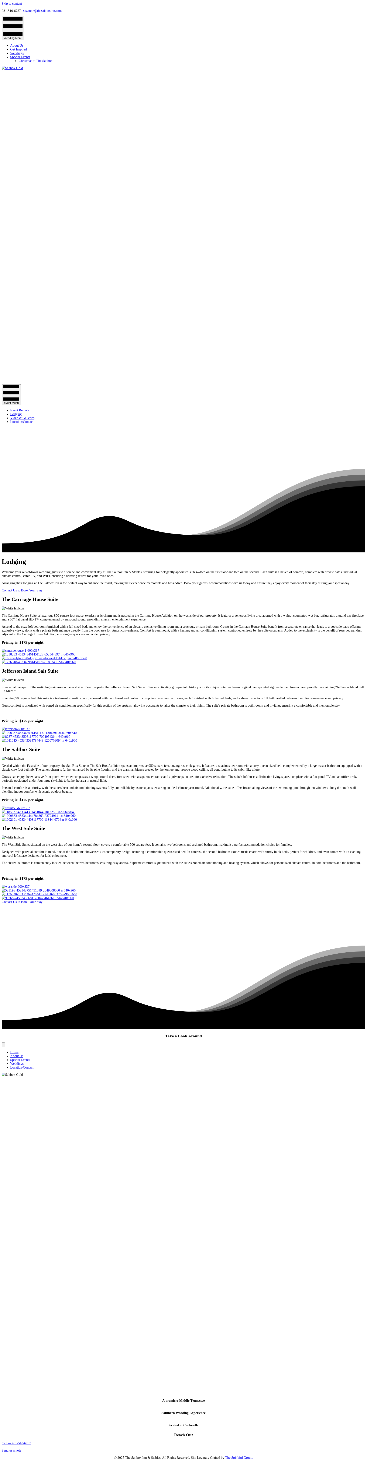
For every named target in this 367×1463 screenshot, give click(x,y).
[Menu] (3, 1044)
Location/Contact (21, 421)
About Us (16, 45)
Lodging (16, 414)
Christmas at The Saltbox (35, 61)
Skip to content (12, 3)
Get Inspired (18, 49)
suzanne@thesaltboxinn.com (42, 11)
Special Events (20, 57)
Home (14, 1052)
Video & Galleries (22, 418)
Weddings (17, 53)
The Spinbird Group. (239, 1457)
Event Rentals (19, 410)
